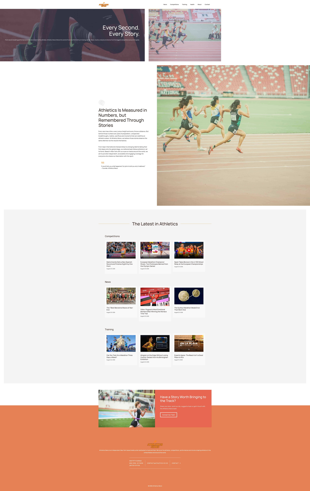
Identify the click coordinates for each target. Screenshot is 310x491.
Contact (207, 4)
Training (184, 4)
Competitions (174, 4)
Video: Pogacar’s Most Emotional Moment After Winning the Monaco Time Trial (153, 311)
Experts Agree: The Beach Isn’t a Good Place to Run (188, 356)
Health (192, 4)
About (200, 4)
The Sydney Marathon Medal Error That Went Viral (187, 309)
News (165, 4)
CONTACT (175, 463)
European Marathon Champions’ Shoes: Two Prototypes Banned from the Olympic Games (154, 264)
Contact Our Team (168, 415)
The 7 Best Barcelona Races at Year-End (120, 309)
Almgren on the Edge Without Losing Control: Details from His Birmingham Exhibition (154, 357)
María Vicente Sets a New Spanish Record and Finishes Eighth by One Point (120, 264)
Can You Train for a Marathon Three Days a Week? (120, 356)
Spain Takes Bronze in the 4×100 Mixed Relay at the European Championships (188, 263)
